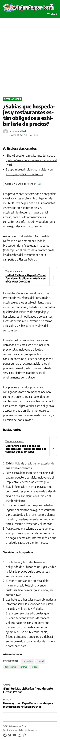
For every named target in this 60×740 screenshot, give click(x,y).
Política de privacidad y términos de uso (20, 730)
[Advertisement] (30, 61)
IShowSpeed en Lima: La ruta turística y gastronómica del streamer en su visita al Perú (31, 160)
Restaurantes (10, 666)
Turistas (34, 666)
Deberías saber (12, 99)
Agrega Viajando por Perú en (21, 184)
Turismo (23, 666)
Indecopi (40, 661)
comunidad (19, 131)
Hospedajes (28, 661)
